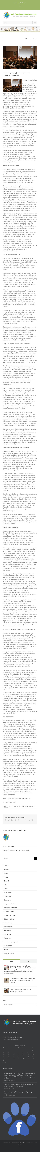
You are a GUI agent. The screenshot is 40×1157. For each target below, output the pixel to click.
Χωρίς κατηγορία (9, 953)
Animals (6, 869)
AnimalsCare (7, 806)
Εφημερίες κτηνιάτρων (10, 907)
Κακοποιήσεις (8, 927)
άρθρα (6, 885)
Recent (11, 961)
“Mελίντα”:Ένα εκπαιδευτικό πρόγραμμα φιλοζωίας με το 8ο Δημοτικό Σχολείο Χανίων (22, 980)
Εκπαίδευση (7, 900)
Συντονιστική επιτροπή (27, 806)
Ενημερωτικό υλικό (10, 904)
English (6, 873)
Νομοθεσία (7, 934)
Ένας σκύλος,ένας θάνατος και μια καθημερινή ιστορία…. (20, 990)
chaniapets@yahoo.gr (20, 2)
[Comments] (28, 961)
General (6, 881)
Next (34, 39)
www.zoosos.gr (25, 798)
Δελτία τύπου (8, 892)
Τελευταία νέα (8, 946)
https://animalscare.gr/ (13, 1039)
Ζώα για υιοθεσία (9, 911)
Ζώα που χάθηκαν (9, 919)
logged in (14, 850)
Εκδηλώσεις (7, 896)
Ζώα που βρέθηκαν (9, 915)
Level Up (20, 1144)
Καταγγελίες (7, 930)
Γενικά (6, 888)
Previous (28, 39)
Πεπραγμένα (7, 938)
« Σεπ (4, 1062)
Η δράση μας (8, 923)
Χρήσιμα (6, 949)
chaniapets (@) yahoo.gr (14, 1037)
